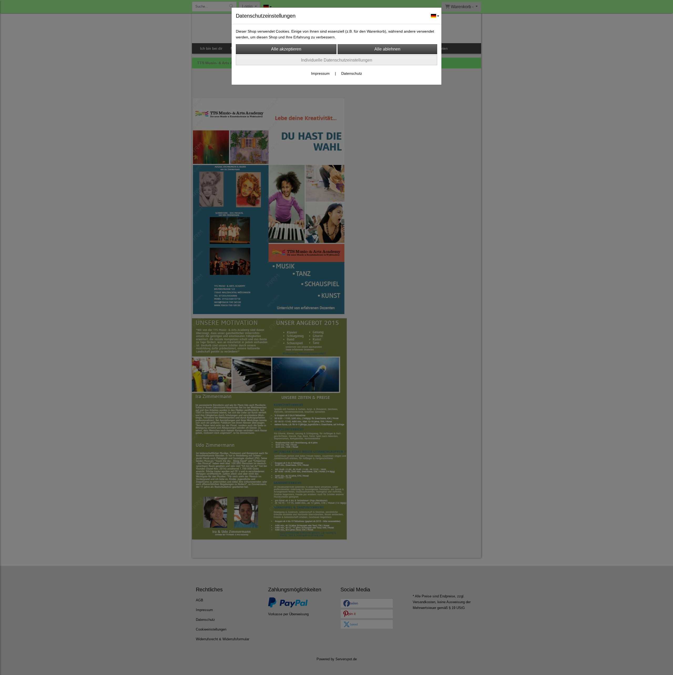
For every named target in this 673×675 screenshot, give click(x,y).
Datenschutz (351, 73)
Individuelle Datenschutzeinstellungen (336, 60)
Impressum (320, 73)
